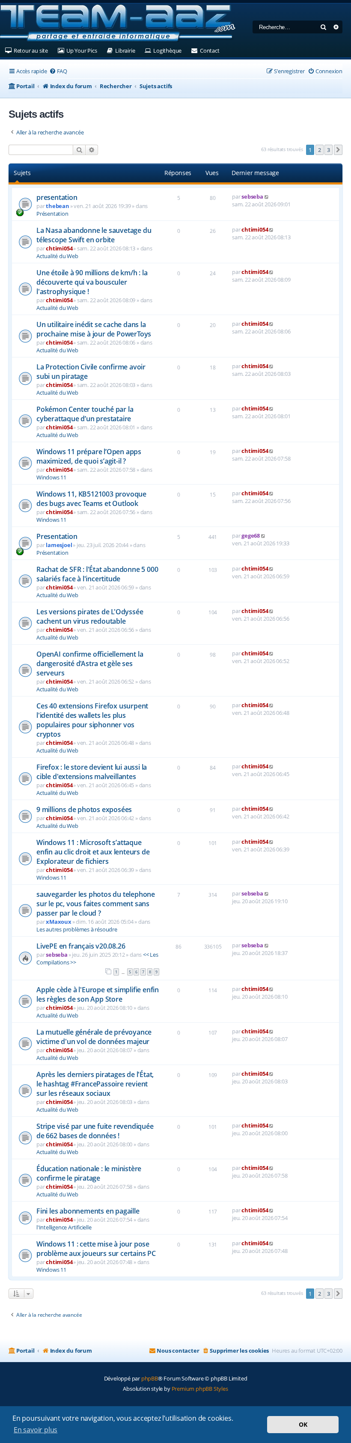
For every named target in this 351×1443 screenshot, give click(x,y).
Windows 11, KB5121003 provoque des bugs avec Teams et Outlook (91, 498)
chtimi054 (59, 248)
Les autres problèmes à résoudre (76, 929)
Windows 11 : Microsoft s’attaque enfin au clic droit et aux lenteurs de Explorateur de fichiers (92, 852)
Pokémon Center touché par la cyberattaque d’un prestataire (84, 414)
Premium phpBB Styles (200, 1388)
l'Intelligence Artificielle (64, 1227)
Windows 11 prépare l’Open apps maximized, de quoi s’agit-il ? (88, 456)
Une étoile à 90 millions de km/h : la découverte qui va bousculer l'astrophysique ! (92, 282)
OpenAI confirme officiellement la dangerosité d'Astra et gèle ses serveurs (89, 663)
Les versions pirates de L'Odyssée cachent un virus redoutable (89, 616)
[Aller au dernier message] (267, 196)
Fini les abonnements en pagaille (88, 1211)
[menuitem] (58, 71)
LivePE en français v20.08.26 (80, 946)
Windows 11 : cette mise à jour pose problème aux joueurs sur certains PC (96, 1248)
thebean (57, 206)
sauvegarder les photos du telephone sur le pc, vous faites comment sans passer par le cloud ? (95, 904)
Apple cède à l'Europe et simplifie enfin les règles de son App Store (97, 994)
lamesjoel (59, 545)
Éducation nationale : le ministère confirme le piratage (88, 1173)
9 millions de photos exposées (84, 809)
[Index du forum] (117, 23)
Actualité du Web (57, 256)
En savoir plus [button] (35, 1429)
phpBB (149, 1378)
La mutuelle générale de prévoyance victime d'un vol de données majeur (94, 1036)
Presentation (56, 536)
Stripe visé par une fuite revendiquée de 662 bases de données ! (95, 1131)
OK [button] (303, 1424)
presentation (56, 197)
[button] (338, 150)
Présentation (52, 213)
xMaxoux (58, 921)
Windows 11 (51, 477)
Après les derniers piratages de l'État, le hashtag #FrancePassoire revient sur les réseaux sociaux (95, 1084)
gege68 (250, 535)
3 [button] (328, 150)
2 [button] (319, 150)
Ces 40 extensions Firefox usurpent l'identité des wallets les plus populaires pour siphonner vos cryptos (92, 720)
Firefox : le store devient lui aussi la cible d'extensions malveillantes (91, 771)
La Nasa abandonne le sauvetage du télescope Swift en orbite (93, 235)
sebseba (252, 196)
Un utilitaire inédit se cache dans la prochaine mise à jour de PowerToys (93, 329)
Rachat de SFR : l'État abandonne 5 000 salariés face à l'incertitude (97, 574)
